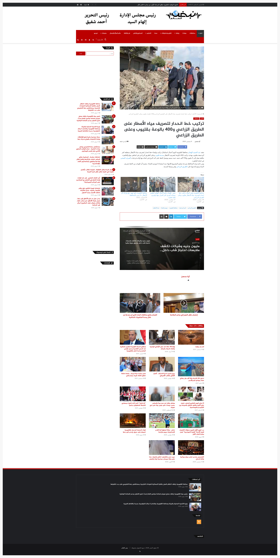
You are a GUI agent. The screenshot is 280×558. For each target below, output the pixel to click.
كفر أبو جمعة (182, 208)
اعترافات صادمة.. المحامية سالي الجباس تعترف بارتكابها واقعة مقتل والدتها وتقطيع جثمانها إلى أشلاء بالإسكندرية (88, 160)
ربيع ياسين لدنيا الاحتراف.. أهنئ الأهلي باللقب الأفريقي (164, 374)
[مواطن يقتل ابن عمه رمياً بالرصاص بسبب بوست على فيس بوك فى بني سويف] (162, 393)
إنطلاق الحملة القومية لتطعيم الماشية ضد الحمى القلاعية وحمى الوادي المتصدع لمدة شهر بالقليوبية (133, 349)
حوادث (184, 33)
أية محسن (197, 141)
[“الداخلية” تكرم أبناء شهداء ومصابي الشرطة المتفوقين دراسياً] (133, 393)
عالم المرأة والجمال (115, 33)
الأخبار (194, 114)
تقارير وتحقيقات (167, 33)
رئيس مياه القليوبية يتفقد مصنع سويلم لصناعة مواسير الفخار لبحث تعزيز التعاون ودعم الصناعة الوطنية (88, 118)
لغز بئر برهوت (199, 347)
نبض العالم (125, 548)
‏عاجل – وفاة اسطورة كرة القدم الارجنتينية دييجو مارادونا (165, 431)
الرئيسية (200, 114)
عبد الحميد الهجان (194, 152)
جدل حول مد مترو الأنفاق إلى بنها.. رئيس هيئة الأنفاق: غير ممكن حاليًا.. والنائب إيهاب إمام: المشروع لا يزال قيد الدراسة (88, 201)
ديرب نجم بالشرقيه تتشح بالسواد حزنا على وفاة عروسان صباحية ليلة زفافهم (162, 458)
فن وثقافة (127, 33)
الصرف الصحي (126, 158)
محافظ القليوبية (173, 208)
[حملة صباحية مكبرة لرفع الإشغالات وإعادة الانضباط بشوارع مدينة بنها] (108, 140)
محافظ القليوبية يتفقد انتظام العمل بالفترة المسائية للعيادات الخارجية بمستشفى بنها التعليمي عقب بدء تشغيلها (88, 107)
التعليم (149, 33)
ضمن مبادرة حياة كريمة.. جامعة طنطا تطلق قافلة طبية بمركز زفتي (133, 374)
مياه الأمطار (156, 208)
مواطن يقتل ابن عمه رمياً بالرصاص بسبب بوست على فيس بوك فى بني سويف (162, 405)
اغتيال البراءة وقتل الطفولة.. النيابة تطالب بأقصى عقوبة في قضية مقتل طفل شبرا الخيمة (97, 170)
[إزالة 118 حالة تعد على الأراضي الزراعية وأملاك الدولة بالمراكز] (162, 337)
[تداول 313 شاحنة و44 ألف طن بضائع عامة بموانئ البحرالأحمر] (191, 366)
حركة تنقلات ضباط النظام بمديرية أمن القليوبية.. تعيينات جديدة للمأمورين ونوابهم (177, 248)
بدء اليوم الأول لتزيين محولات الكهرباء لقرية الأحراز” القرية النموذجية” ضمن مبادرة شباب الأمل (191, 432)
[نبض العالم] (184, 15)
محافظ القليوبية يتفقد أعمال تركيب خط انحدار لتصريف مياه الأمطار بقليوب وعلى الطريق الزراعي (191, 195)
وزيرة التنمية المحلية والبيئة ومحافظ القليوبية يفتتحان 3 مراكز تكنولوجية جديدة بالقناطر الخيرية (89, 128)
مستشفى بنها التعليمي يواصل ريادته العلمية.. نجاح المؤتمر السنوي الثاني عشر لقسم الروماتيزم (88, 149)
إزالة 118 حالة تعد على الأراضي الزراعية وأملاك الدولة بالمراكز (162, 348)
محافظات (192, 33)
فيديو (96, 33)
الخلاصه (200, 536)
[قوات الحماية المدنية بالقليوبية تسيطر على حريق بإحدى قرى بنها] (133, 420)
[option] (162, 248)
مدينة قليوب (159, 155)
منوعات (104, 33)
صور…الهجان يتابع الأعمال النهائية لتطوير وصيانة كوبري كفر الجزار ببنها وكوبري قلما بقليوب (162, 195)
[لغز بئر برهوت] (191, 337)
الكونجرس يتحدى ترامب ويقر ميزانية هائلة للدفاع (192, 458)
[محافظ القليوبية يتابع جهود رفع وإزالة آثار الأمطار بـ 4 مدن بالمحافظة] (134, 184)
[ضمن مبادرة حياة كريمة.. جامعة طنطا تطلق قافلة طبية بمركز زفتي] (133, 364)
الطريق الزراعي (181, 167)
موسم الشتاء (164, 208)
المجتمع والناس (137, 33)
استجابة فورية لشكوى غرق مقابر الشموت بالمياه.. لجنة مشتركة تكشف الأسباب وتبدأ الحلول (89, 190)
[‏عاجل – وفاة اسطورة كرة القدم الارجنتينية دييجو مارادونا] (162, 420)
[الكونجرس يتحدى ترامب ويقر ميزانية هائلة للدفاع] (191, 447)
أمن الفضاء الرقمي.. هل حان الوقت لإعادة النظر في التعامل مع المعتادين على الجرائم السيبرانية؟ (88, 180)
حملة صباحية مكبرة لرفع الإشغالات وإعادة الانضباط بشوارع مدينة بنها (89, 138)
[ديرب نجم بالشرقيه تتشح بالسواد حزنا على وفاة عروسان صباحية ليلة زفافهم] (162, 447)
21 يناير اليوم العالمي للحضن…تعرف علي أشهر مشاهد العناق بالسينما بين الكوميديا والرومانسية (191, 405)
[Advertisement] (95, 76)
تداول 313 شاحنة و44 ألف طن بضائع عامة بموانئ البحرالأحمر (192, 379)
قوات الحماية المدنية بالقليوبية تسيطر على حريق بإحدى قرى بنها (134, 431)
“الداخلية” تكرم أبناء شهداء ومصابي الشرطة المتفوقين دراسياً (134, 404)
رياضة (177, 33)
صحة (155, 33)
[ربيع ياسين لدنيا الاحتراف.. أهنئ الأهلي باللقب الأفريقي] (162, 364)
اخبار (201, 33)
